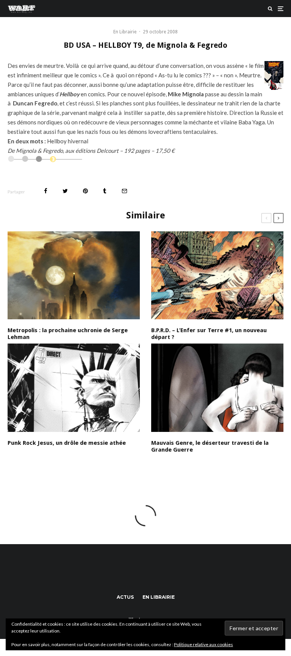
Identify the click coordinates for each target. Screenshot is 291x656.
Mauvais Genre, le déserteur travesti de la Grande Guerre (210, 446)
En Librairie (124, 32)
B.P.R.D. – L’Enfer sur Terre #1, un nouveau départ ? (209, 334)
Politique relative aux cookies (203, 644)
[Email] (124, 191)
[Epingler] (85, 191)
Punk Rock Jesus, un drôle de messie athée (67, 442)
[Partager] (45, 191)
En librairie (158, 597)
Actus (125, 597)
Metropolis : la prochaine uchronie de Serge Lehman (68, 334)
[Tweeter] (65, 191)
